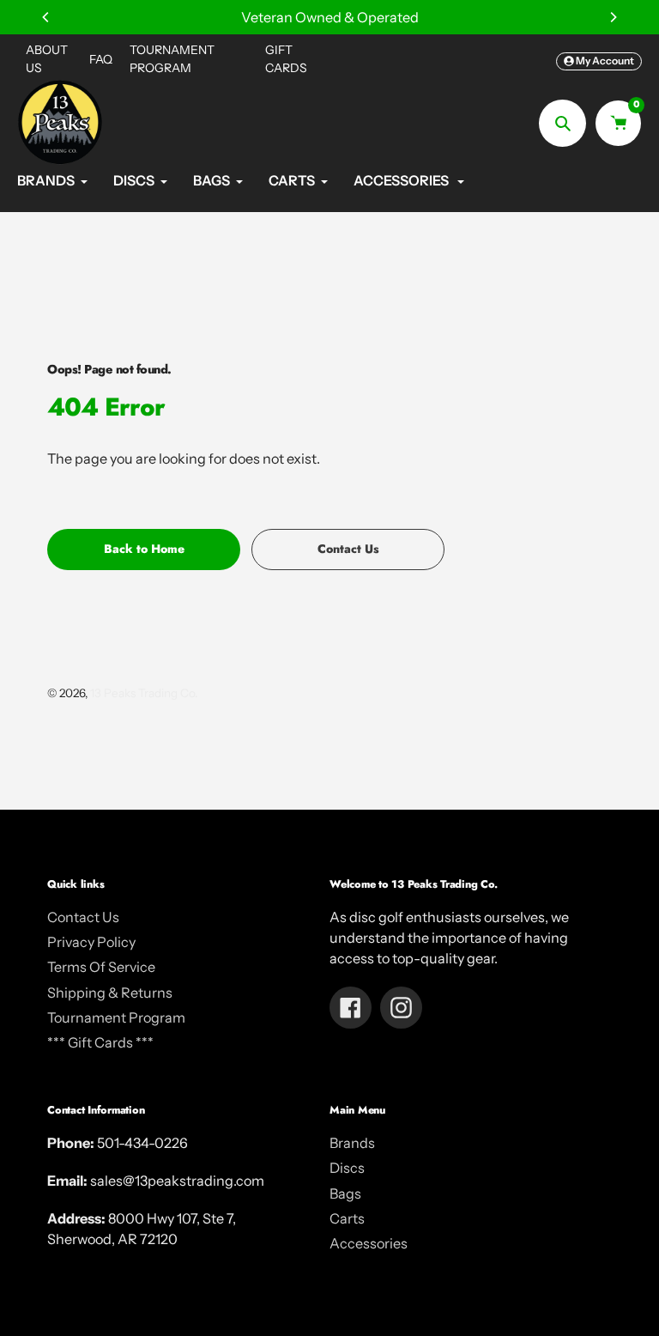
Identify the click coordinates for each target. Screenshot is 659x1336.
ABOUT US (47, 59)
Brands (352, 1142)
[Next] (612, 17)
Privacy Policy (91, 941)
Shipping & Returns (109, 992)
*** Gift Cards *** (100, 1042)
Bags (345, 1193)
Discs (347, 1167)
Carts (347, 1218)
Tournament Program (116, 1017)
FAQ (100, 59)
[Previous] (46, 17)
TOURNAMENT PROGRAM (172, 59)
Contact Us (83, 917)
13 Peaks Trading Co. (143, 693)
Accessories (369, 1243)
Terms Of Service (101, 966)
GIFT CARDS (286, 59)
